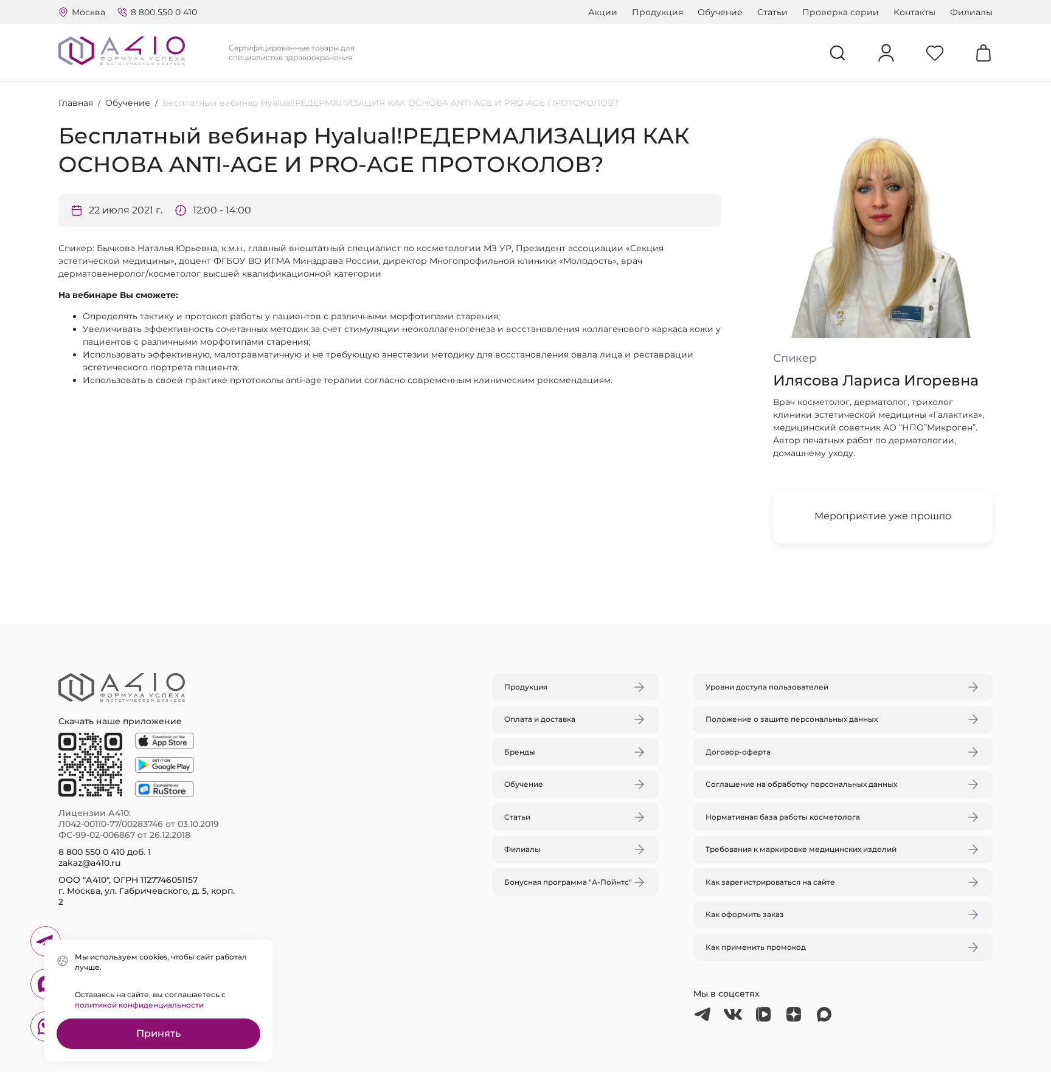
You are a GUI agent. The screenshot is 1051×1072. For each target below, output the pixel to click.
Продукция (657, 12)
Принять (158, 1033)
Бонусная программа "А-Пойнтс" (568, 882)
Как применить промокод (756, 947)
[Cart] (983, 53)
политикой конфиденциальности (139, 1004)
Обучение (720, 12)
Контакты (914, 12)
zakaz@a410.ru (89, 862)
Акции (602, 12)
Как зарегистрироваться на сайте (770, 882)
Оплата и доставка (539, 719)
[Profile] (886, 53)
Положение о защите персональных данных (792, 719)
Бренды (519, 751)
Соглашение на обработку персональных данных (801, 784)
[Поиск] (837, 53)
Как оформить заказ (745, 914)
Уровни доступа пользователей (767, 686)
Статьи (772, 12)
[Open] (667, 478)
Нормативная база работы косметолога (783, 816)
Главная (75, 102)
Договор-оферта (738, 751)
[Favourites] (935, 53)
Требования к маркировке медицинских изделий (801, 849)
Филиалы (971, 12)
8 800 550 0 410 (164, 12)
